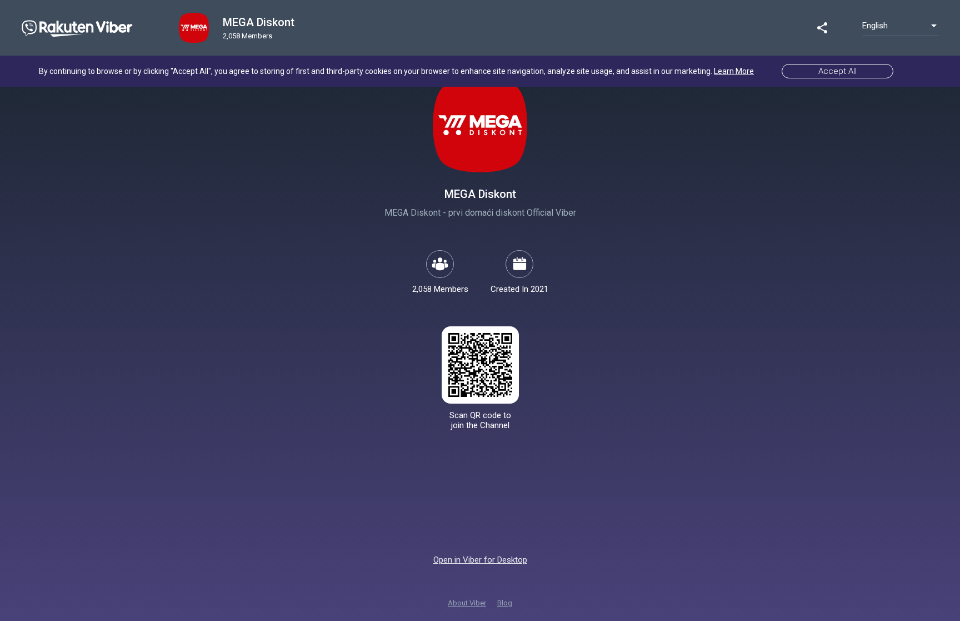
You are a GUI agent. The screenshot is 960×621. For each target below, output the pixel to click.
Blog (504, 603)
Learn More (734, 71)
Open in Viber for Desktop (480, 560)
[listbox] (900, 25)
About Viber (467, 603)
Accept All (837, 71)
